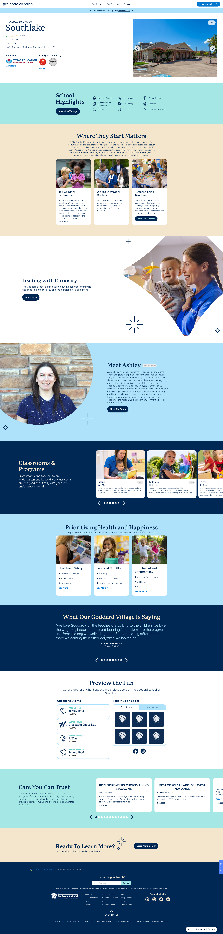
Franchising (89, 905)
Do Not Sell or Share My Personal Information (151, 921)
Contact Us (106, 901)
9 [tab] (118, 817)
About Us (88, 894)
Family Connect (126, 898)
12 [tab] (127, 817)
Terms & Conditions (104, 921)
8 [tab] (121, 660)
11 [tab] (124, 817)
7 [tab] (118, 660)
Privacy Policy (88, 921)
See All (42, 68)
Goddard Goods (108, 905)
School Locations (91, 898)
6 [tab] (118, 503)
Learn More (11, 66)
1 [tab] (104, 503)
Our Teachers (113, 4)
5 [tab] (116, 503)
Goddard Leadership (110, 898)
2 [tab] (107, 503)
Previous (137, 48)
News (122, 894)
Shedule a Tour (124, 11)
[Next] (132, 10)
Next (213, 48)
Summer (127, 4)
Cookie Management (123, 921)
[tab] (126, 707)
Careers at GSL (108, 894)
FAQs (87, 901)
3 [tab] (110, 503)
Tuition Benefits (126, 905)
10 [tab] (121, 817)
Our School (97, 4)
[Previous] (91, 10)
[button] (83, 710)
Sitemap (123, 901)
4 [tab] (113, 503)
